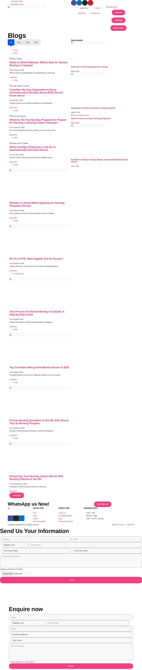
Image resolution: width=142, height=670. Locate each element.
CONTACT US (95, 13)
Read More (13, 77)
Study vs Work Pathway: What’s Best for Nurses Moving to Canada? (38, 64)
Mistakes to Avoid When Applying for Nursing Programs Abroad (36, 204)
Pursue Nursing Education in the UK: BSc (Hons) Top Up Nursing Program (38, 422)
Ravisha (12, 70)
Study (16, 50)
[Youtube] (90, 3)
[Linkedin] (79, 3)
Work (16, 53)
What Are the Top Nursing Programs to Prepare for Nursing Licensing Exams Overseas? (37, 121)
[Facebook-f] (10, 518)
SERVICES (82, 13)
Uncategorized (19, 274)
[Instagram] (85, 3)
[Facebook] (74, 3)
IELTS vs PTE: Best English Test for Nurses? (36, 258)
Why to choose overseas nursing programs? (91, 118)
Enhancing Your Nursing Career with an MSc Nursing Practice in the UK (36, 478)
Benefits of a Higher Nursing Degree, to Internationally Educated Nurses (99, 161)
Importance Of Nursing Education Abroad (89, 67)
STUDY (97, 8)
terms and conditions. (28, 662)
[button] (118, 7)
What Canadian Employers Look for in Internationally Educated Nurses (32, 148)
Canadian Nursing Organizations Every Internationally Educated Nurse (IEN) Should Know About (36, 92)
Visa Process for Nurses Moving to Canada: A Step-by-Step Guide (36, 313)
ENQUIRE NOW (111, 7)
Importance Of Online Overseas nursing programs (93, 108)
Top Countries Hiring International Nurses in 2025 (39, 367)
